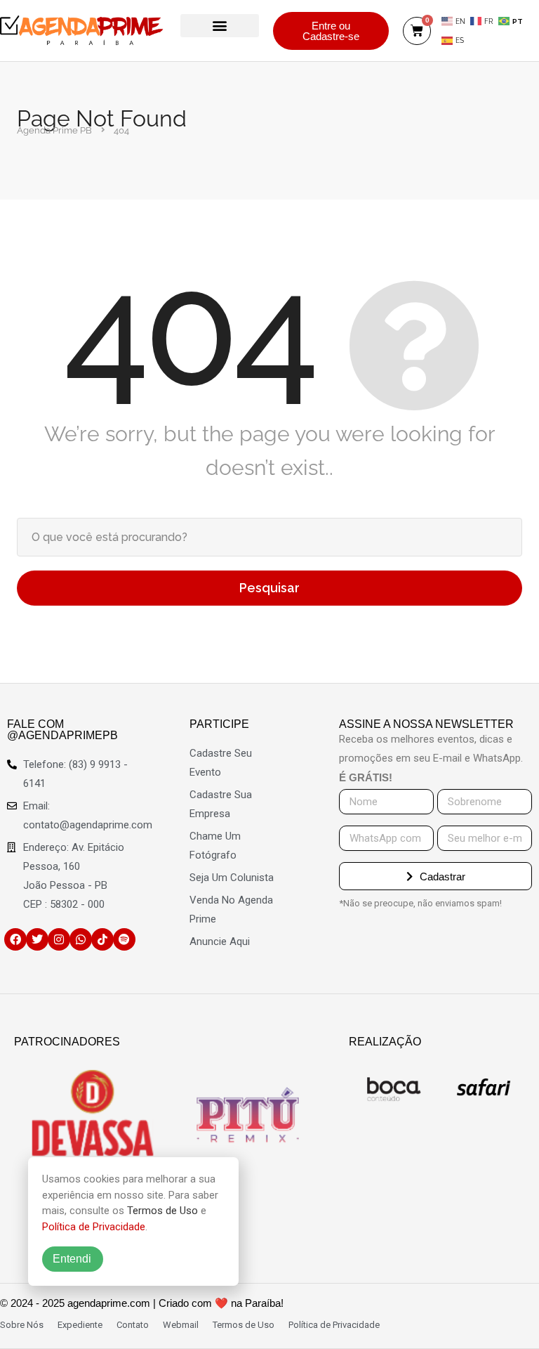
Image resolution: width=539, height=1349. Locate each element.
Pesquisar (269, 587)
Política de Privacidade (93, 1226)
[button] (219, 25)
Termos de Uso (162, 1210)
